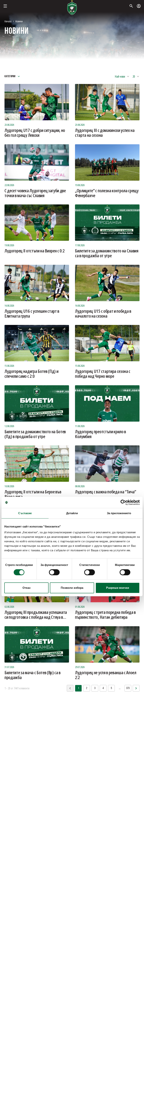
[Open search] (131, 6)
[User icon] (138, 6)
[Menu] (5, 6)
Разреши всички (117, 587)
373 (128, 688)
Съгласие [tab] (25, 513)
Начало (7, 21)
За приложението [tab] (119, 513)
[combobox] (122, 76)
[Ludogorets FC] (72, 7)
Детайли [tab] (72, 513)
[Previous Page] (136, 688)
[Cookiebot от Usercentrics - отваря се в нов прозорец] (123, 502)
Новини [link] (18, 21)
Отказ (26, 587)
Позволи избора (72, 587)
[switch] (54, 572)
